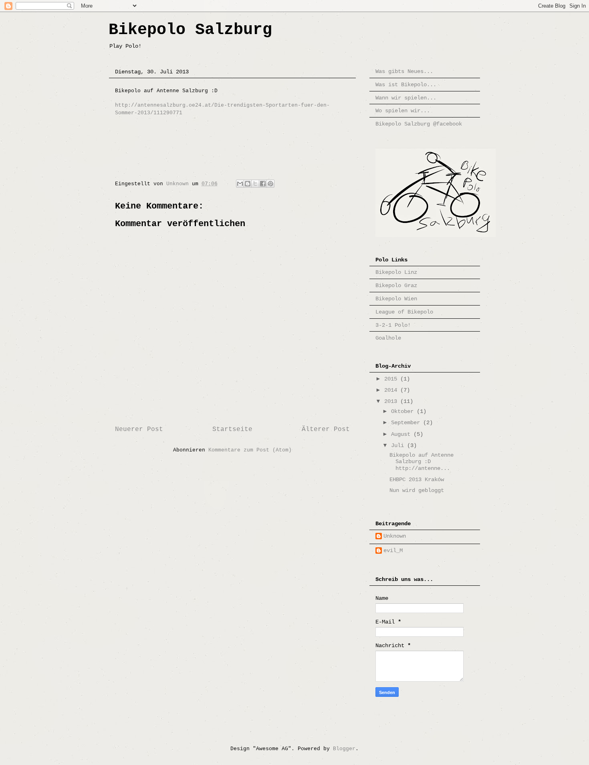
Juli (399, 445)
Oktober (404, 411)
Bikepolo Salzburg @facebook (418, 124)
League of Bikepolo (404, 312)
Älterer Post (326, 429)
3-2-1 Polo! (393, 325)
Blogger (344, 749)
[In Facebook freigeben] (263, 184)
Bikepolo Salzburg (190, 30)
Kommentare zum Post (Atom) (250, 450)
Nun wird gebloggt (416, 490)
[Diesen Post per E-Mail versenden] (240, 184)
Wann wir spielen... (405, 98)
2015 (392, 379)
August (402, 434)
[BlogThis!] (248, 184)
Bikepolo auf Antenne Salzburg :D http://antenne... (421, 462)
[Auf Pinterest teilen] (270, 184)
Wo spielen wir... (402, 110)
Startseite (232, 429)
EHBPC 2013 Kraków (416, 479)
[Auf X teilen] (255, 184)
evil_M (393, 550)
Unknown (394, 536)
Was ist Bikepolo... (405, 84)
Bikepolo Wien (396, 298)
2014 (392, 390)
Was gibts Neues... (404, 71)
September (407, 422)
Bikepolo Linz (396, 272)
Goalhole (388, 338)
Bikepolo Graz (396, 285)
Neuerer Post (139, 429)
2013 (392, 401)
